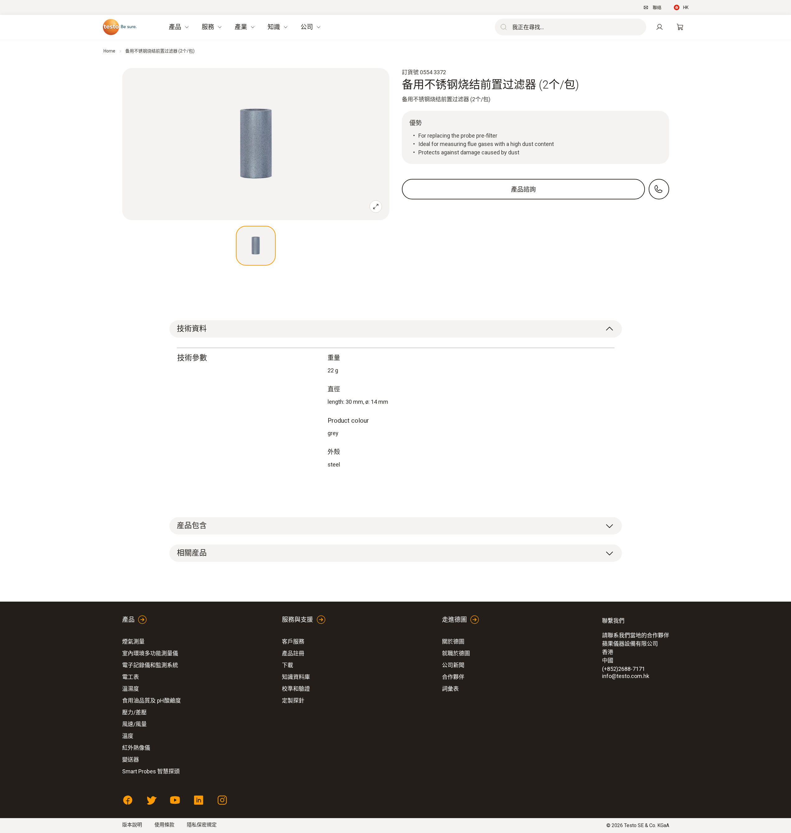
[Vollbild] (376, 206)
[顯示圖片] (256, 246)
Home (109, 50)
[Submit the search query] (502, 27)
